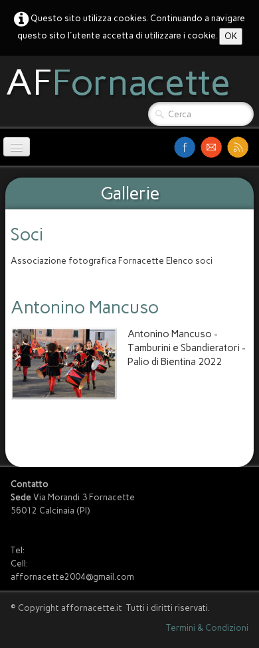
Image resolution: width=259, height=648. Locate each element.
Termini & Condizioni (207, 628)
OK (230, 36)
